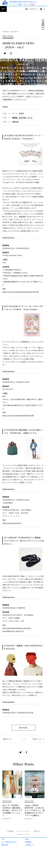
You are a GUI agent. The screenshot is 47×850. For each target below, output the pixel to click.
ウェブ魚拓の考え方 (9, 842)
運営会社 (4, 845)
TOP (3, 839)
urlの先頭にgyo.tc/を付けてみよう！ (23, 1)
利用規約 (28, 842)
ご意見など (29, 845)
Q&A (27, 839)
